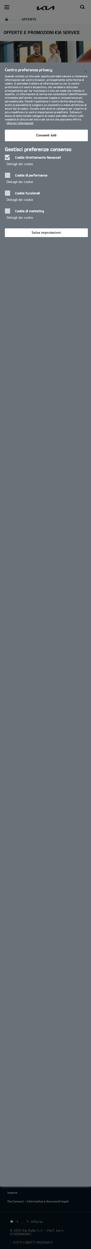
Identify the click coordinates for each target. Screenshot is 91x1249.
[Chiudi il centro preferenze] (85, 71)
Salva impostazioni (46, 232)
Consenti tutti (46, 135)
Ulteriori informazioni (20, 123)
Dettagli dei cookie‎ (20, 164)
